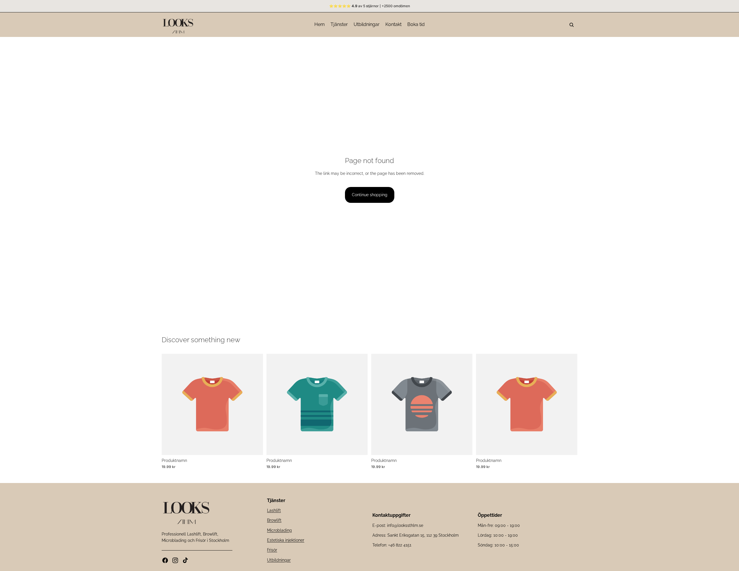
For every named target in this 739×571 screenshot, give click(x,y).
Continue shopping (369, 194)
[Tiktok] (185, 560)
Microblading (279, 530)
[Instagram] (175, 560)
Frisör (272, 550)
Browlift (274, 520)
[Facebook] (165, 560)
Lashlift (274, 510)
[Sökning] (571, 24)
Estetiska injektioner (285, 540)
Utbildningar (279, 560)
